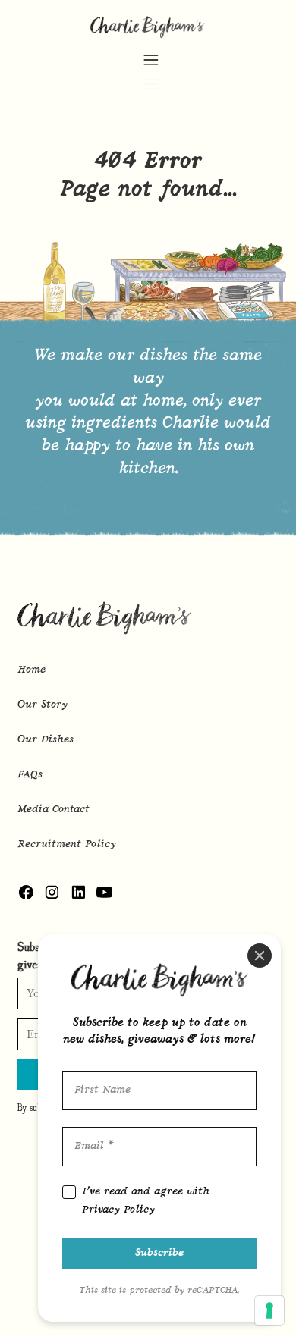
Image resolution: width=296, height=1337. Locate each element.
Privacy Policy (118, 1210)
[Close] (259, 955)
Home (31, 670)
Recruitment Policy (66, 844)
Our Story (42, 705)
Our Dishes (45, 739)
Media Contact (53, 809)
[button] (150, 70)
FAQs (30, 774)
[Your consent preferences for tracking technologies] (269, 1310)
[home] (148, 25)
